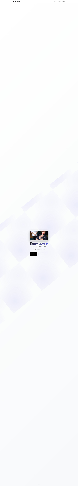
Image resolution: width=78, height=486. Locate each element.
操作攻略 (59, 1)
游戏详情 (55, 1)
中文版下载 (63, 1)
